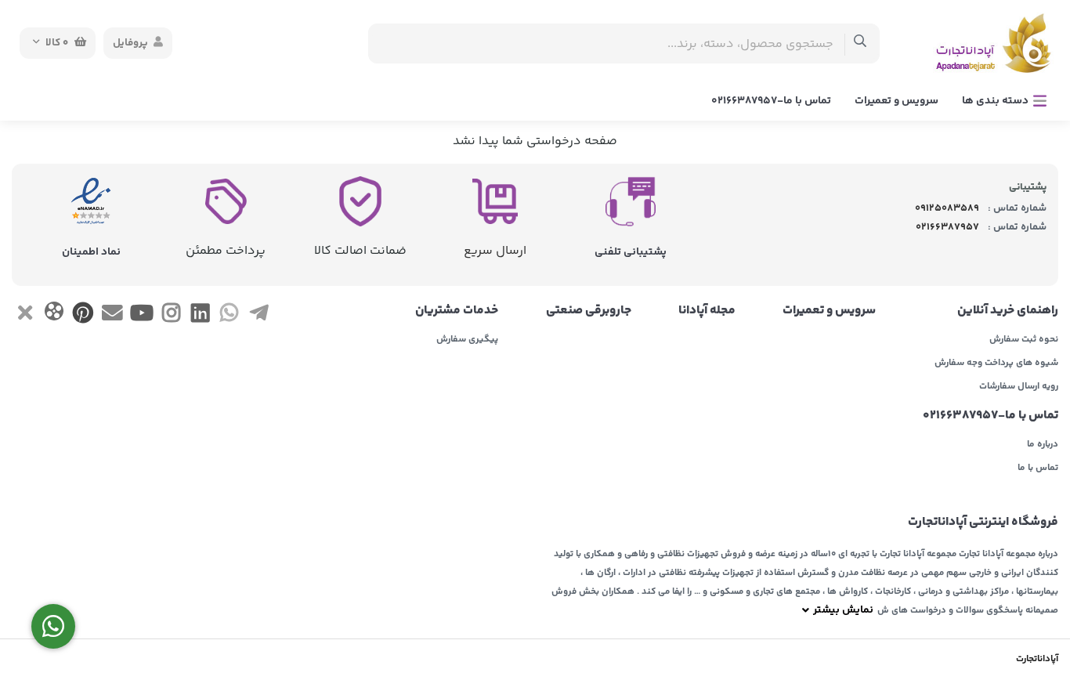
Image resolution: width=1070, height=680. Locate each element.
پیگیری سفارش (467, 340)
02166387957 (947, 227)
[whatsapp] (229, 316)
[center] (860, 43)
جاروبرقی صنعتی (588, 311)
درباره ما (1042, 445)
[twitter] (25, 316)
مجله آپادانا (707, 311)
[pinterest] (83, 316)
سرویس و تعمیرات (896, 101)
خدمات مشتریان (456, 311)
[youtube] (141, 316)
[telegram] (259, 316)
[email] (112, 316)
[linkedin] (200, 316)
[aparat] (54, 314)
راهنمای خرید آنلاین (1007, 311)
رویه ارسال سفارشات (1018, 387)
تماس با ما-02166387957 (771, 101)
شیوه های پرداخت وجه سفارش (996, 363)
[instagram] (171, 316)
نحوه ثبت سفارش (1023, 340)
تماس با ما (1038, 468)
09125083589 (947, 208)
